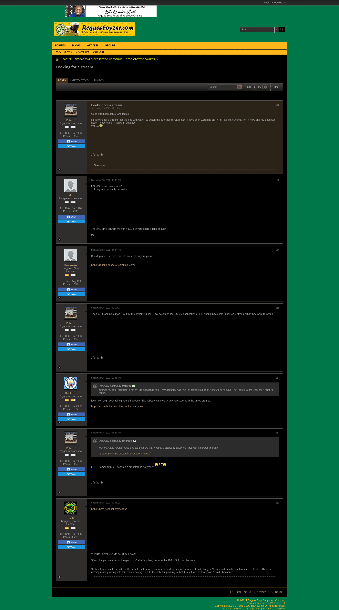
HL (71, 195)
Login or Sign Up (273, 2)
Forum (67, 59)
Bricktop (70, 393)
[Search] (282, 29)
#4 (277, 308)
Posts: (67, 136)
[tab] (62, 80)
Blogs (76, 45)
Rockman (70, 265)
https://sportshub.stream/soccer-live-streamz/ (117, 406)
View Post (133, 386)
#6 (277, 433)
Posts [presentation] (62, 80)
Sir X (71, 518)
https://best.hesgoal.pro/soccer (109, 508)
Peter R (71, 120)
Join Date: (65, 133)
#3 (277, 250)
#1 (277, 105)
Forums (60, 45)
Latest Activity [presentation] (79, 80)
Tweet (73, 146)
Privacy (261, 592)
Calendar (99, 52)
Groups (110, 45)
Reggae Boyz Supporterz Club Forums (98, 59)
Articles (92, 45)
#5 (277, 378)
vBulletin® (265, 603)
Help (230, 592)
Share (73, 141)
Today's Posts (64, 52)
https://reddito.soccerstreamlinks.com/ (113, 264)
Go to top (277, 592)
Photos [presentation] (99, 80)
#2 (277, 180)
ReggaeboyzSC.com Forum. (142, 59)
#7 (277, 503)
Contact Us (244, 592)
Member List (82, 52)
